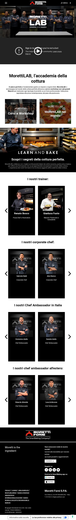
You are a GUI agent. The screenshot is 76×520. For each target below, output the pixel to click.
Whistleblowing (10, 493)
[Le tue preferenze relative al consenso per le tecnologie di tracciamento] (72, 516)
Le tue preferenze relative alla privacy (46, 517)
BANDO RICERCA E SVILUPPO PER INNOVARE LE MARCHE (17, 500)
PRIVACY (7, 490)
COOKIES (14, 490)
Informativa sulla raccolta (19, 517)
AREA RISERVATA (23, 490)
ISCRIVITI (49, 461)
